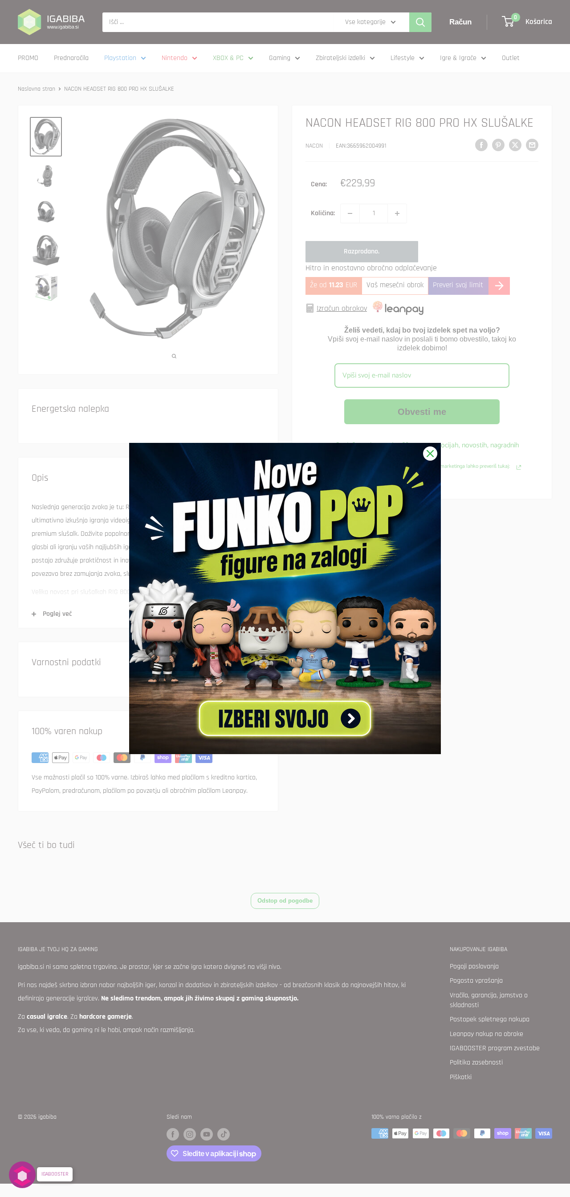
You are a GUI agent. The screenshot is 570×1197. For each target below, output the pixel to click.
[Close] (430, 453)
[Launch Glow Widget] (22, 1174)
